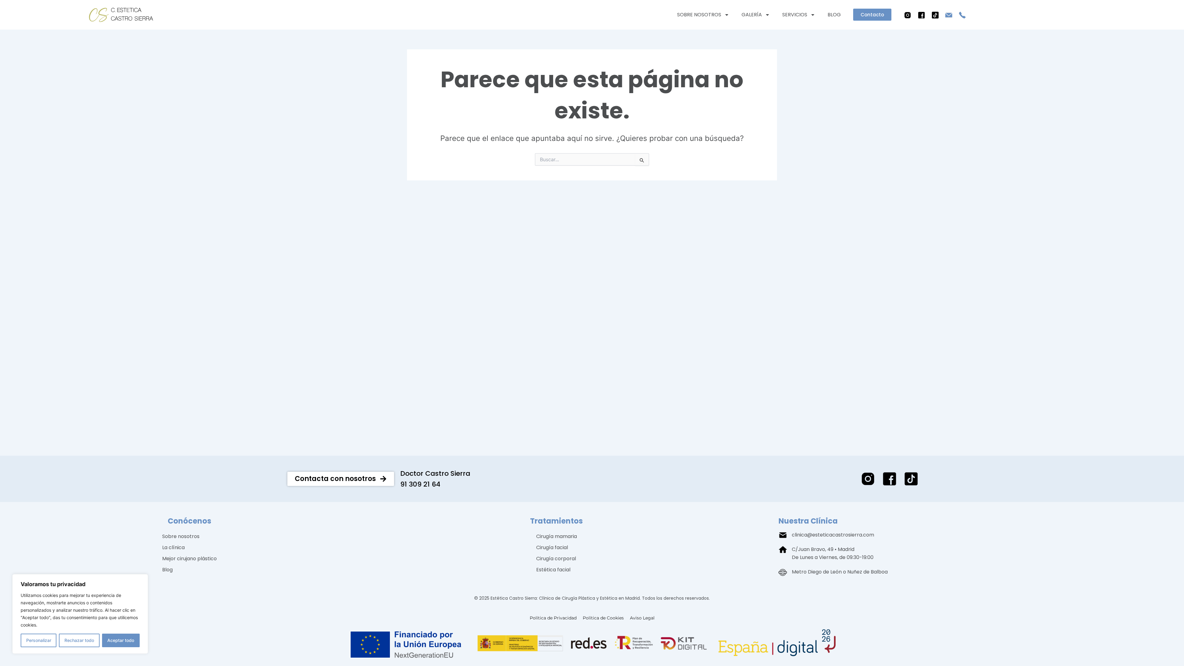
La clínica (173, 547)
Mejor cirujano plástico (189, 558)
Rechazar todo (79, 640)
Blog (834, 14)
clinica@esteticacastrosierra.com (833, 534)
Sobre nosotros (699, 14)
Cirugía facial (552, 547)
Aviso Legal (642, 618)
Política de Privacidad (553, 618)
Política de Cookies (603, 618)
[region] (80, 614)
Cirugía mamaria (556, 536)
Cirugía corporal (556, 558)
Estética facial (553, 569)
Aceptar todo (120, 640)
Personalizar (38, 640)
